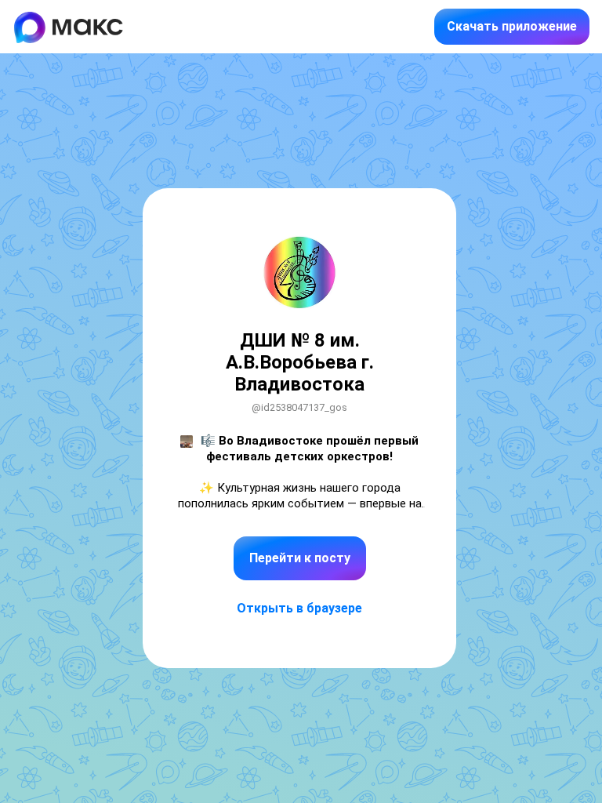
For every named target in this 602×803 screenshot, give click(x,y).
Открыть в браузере (299, 608)
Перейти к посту (299, 557)
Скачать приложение (512, 26)
